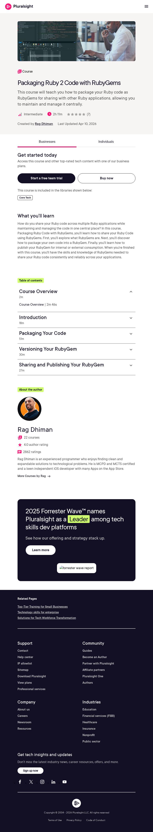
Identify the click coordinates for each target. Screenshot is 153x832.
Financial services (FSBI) (98, 715)
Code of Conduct (95, 820)
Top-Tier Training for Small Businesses (43, 606)
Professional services (31, 689)
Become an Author (94, 657)
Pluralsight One (92, 676)
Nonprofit (88, 735)
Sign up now (30, 770)
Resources (24, 728)
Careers (23, 715)
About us (24, 709)
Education (89, 709)
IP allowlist (25, 663)
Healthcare (89, 722)
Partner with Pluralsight (98, 663)
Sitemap (23, 669)
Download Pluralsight (32, 676)
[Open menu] (146, 6)
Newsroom (24, 722)
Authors (87, 682)
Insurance (88, 728)
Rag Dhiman (44, 124)
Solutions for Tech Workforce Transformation (47, 618)
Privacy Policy (74, 820)
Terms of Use (55, 820)
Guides (87, 650)
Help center (25, 657)
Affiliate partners (93, 669)
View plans (25, 682)
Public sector (91, 741)
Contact (23, 650)
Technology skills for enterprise (38, 612)
